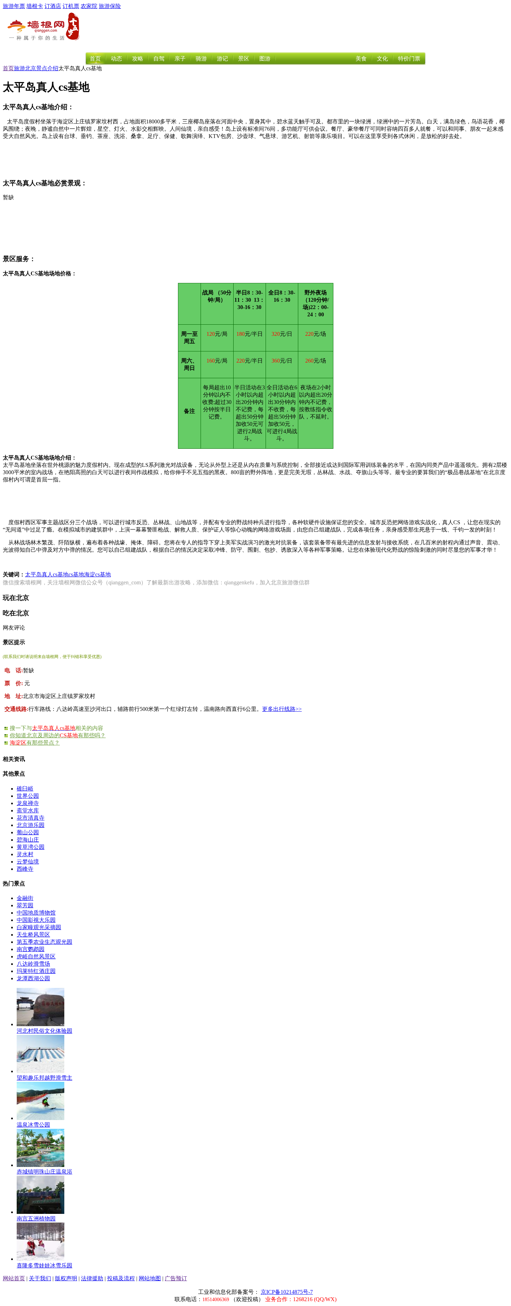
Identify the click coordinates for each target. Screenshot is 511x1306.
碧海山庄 (28, 840)
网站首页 (14, 1278)
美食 (361, 59)
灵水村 (25, 854)
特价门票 (409, 59)
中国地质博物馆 (36, 913)
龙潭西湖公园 (33, 978)
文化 (382, 59)
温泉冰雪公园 (33, 1125)
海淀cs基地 (97, 574)
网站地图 (150, 1278)
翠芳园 (25, 905)
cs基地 (76, 574)
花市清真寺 (30, 818)
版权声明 (66, 1278)
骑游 (201, 59)
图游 (264, 59)
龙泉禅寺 (28, 803)
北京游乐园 (30, 825)
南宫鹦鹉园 (30, 949)
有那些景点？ (35, 743)
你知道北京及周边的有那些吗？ (58, 735)
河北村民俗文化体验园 (44, 1031)
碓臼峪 (25, 789)
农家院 (89, 6)
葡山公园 (28, 832)
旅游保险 (110, 6)
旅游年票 (14, 6)
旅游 (19, 68)
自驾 (158, 59)
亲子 (180, 59)
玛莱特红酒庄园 (36, 971)
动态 (116, 59)
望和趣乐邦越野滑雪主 (44, 1078)
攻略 (137, 59)
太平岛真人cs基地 (46, 574)
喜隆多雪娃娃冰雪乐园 (44, 1265)
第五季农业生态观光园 (44, 942)
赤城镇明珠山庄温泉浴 (44, 1172)
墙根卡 (34, 6)
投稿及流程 (121, 1278)
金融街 (25, 898)
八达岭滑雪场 (33, 964)
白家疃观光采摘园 (39, 927)
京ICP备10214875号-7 (287, 1292)
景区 (243, 59)
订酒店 (52, 6)
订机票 (71, 6)
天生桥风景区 (33, 935)
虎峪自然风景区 (36, 956)
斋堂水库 (28, 810)
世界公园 (28, 796)
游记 (222, 59)
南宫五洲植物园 (36, 1219)
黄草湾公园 (30, 847)
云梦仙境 (28, 862)
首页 (95, 59)
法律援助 (92, 1278)
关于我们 (40, 1278)
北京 (30, 68)
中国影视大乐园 (36, 920)
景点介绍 (47, 68)
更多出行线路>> (282, 709)
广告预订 (176, 1278)
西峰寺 (25, 869)
